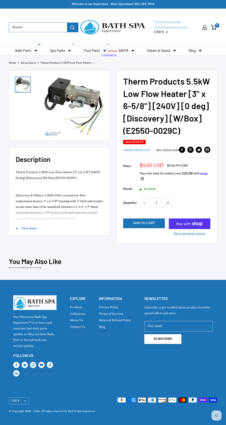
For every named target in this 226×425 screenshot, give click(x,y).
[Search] (72, 27)
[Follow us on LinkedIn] (16, 373)
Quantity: (130, 203)
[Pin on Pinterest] (190, 150)
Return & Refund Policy (115, 320)
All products (28, 63)
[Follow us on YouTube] (41, 365)
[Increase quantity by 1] (168, 203)
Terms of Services (111, 314)
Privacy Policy (109, 307)
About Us (76, 320)
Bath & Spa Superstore (81, 411)
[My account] (204, 27)
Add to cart (144, 223)
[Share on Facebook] (182, 150)
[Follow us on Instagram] (33, 365)
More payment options (189, 233)
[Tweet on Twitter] (199, 150)
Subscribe (163, 339)
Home (12, 63)
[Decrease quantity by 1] (144, 203)
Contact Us (77, 327)
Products (76, 307)
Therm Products (136, 150)
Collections (77, 314)
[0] (213, 27)
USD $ (15, 401)
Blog (102, 327)
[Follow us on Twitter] (25, 365)
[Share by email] (207, 150)
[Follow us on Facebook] (16, 365)
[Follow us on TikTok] (50, 365)
